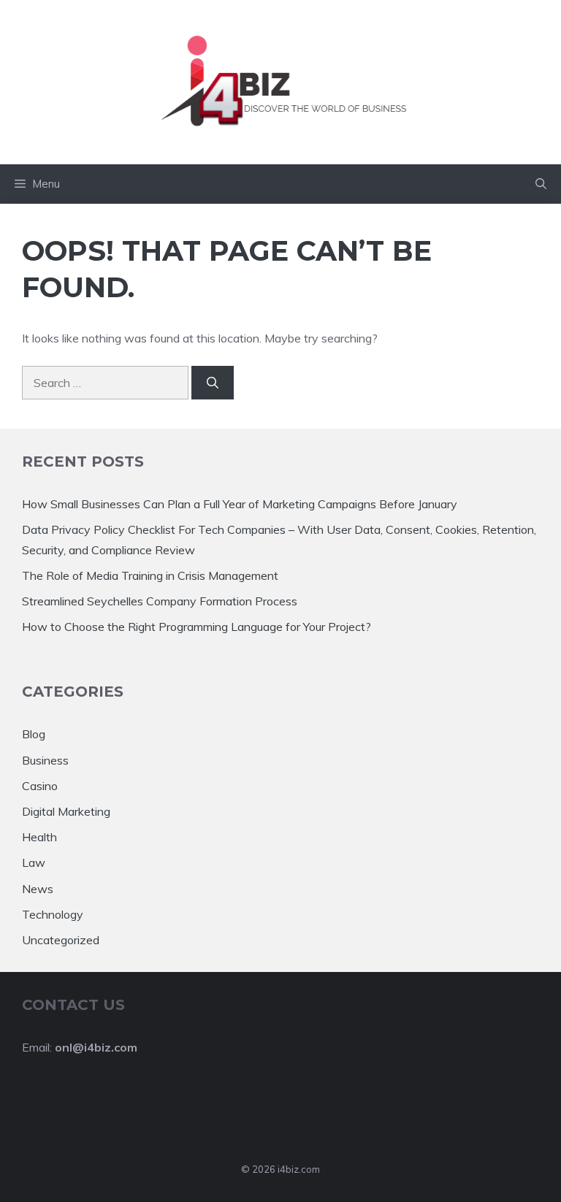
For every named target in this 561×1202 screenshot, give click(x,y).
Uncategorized (60, 940)
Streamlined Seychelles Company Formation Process (159, 601)
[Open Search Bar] (541, 184)
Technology (52, 914)
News (37, 888)
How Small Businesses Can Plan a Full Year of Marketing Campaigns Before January (239, 504)
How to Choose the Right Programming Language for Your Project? (196, 626)
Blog (33, 734)
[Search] (212, 382)
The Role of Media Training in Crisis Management (150, 575)
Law (33, 862)
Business (45, 760)
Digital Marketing (66, 811)
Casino (40, 785)
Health (39, 837)
